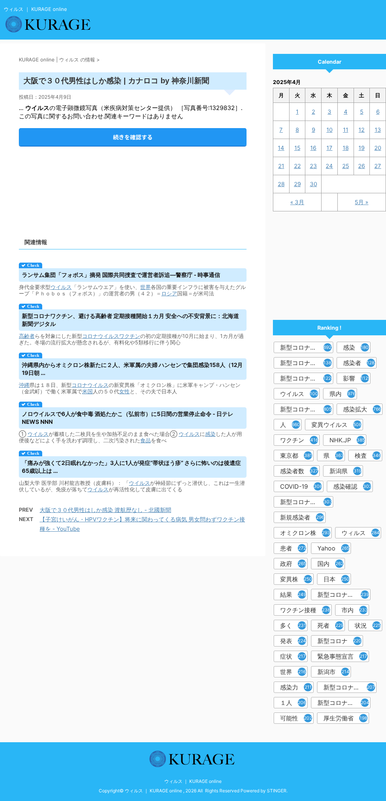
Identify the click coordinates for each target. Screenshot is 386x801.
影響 (357, 378)
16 (313, 147)
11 (345, 129)
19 (361, 147)
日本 (336, 579)
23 (313, 166)
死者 (330, 625)
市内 (355, 610)
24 (329, 166)
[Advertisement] (133, 186)
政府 (293, 563)
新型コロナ (339, 641)
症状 (293, 656)
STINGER (276, 790)
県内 (342, 393)
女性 (124, 391)
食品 (145, 440)
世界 (145, 287)
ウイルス (61, 287)
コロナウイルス (100, 336)
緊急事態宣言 (342, 656)
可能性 (296, 718)
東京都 (296, 455)
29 (297, 184)
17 (329, 147)
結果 (293, 594)
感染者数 (299, 471)
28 (281, 184)
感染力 (296, 687)
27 (377, 166)
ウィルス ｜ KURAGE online (193, 781)
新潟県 (345, 471)
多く (293, 625)
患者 (293, 548)
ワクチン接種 (305, 610)
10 (329, 129)
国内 (330, 563)
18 (346, 147)
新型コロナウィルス (306, 363)
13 (378, 129)
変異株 (296, 579)
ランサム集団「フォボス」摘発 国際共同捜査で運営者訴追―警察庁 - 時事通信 (121, 274)
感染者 (360, 363)
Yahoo (333, 548)
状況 (368, 625)
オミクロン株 (305, 533)
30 (313, 184)
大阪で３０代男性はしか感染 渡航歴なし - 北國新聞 (105, 510)
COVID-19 (301, 486)
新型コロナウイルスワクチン (344, 594)
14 (281, 147)
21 (281, 166)
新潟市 (333, 672)
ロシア (169, 293)
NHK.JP (347, 440)
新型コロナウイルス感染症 (306, 378)
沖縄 (24, 385)
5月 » (361, 202)
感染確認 (352, 486)
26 (361, 166)
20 (377, 147)
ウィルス (361, 533)
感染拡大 (362, 409)
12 (361, 129)
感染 (210, 434)
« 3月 (297, 202)
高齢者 (27, 336)
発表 (293, 641)
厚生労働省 (345, 718)
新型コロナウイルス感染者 (350, 687)
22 (297, 166)
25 (345, 166)
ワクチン (129, 336)
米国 (87, 391)
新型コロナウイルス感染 (306, 409)
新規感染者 (302, 517)
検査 (368, 455)
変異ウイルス (336, 424)
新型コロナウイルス (306, 347)
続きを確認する (133, 137)
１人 (293, 702)
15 (297, 147)
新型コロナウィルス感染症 (306, 502)
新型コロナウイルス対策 (344, 702)
